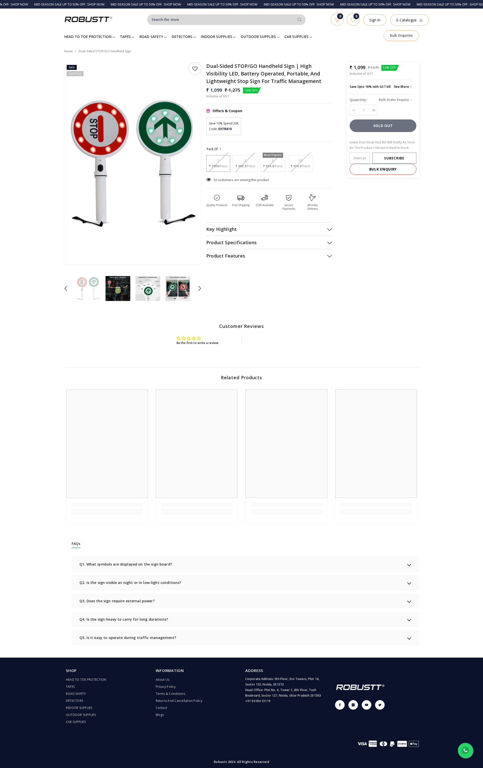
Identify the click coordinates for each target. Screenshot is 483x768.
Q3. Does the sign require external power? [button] (117, 601)
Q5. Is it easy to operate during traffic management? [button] (127, 637)
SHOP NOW (78, 4)
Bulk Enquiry (383, 169)
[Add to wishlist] (195, 68)
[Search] (226, 19)
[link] (107, 504)
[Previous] (65, 288)
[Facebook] (340, 705)
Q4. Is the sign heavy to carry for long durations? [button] (123, 619)
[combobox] (220, 19)
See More (402, 86)
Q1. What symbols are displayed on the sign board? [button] (125, 564)
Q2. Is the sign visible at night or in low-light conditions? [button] (130, 582)
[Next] (200, 288)
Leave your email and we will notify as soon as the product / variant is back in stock (382, 145)
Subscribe (394, 158)
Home (68, 51)
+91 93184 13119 (257, 701)
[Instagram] (353, 705)
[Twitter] (380, 705)
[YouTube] (366, 705)
